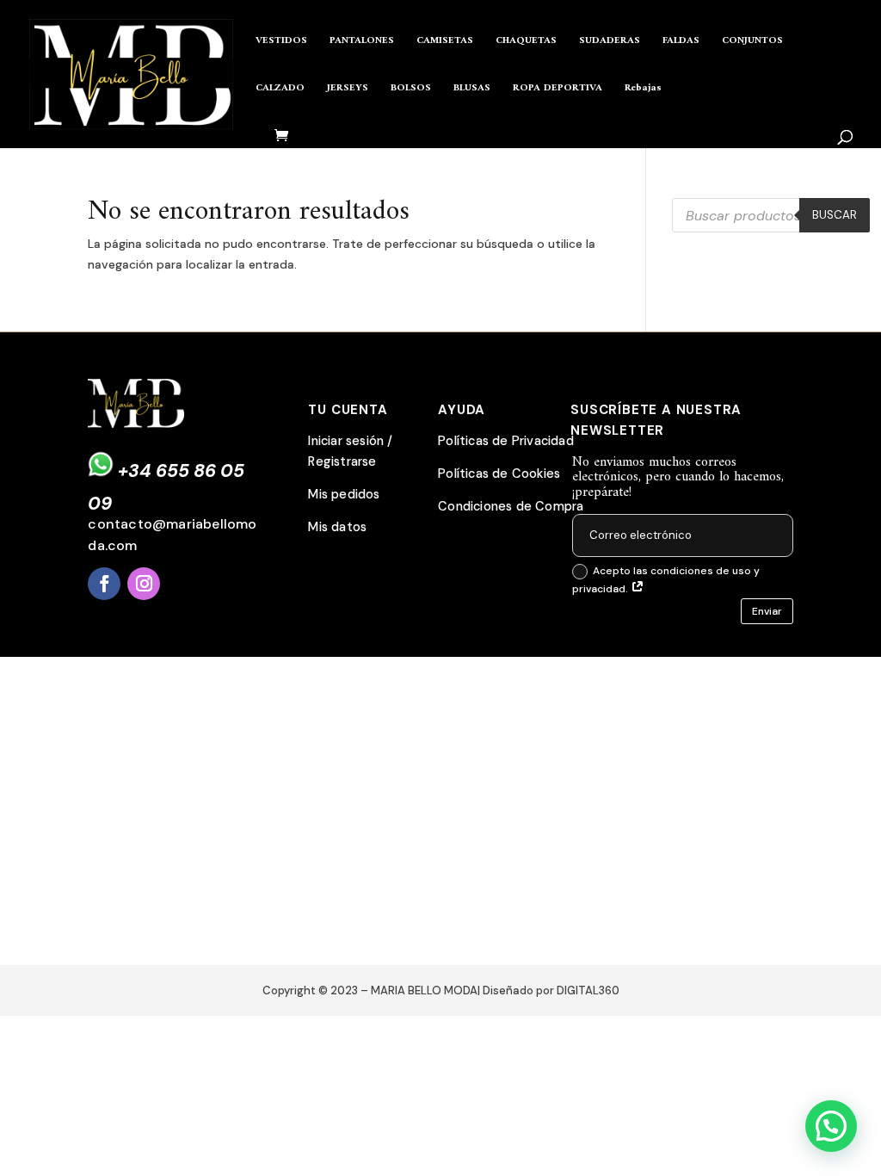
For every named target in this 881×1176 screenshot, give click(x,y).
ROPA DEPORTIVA (557, 90)
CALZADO (280, 90)
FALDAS (680, 42)
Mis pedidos (343, 494)
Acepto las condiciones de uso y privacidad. (666, 579)
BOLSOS (411, 90)
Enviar (767, 611)
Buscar (834, 214)
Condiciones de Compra (510, 506)
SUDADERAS (609, 42)
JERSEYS (347, 90)
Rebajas (643, 90)
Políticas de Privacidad (506, 441)
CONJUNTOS (752, 42)
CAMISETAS (444, 42)
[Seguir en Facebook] (104, 583)
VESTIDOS (281, 42)
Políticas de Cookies (499, 474)
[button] (831, 1126)
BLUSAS (471, 90)
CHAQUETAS (526, 42)
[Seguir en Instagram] (143, 583)
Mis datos (337, 527)
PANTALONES (362, 42)
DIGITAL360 (588, 990)
